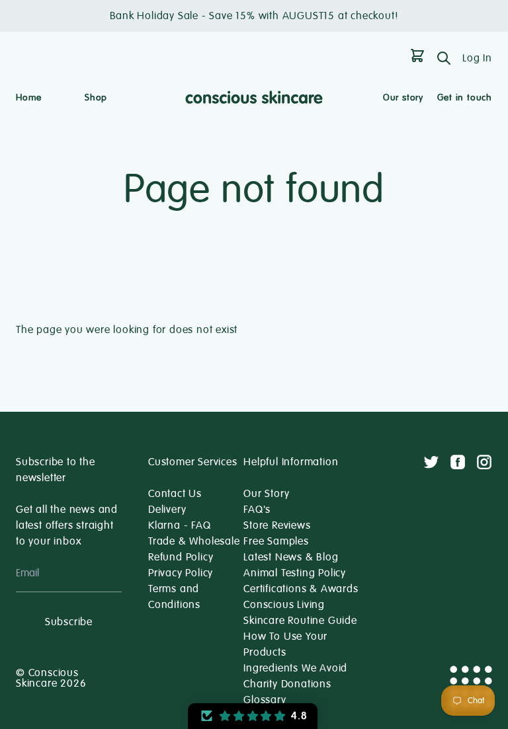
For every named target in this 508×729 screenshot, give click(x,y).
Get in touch (464, 97)
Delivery (167, 509)
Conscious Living (284, 604)
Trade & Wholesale (194, 541)
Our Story (266, 493)
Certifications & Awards (300, 588)
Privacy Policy (180, 573)
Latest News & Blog (290, 557)
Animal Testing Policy (294, 573)
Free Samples (276, 541)
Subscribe (69, 622)
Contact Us (175, 493)
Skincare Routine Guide (300, 620)
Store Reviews (276, 525)
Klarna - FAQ (179, 525)
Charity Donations (287, 684)
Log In (477, 58)
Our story (403, 97)
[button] (253, 716)
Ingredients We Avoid (295, 668)
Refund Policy (180, 557)
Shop (96, 97)
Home (29, 97)
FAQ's (257, 509)
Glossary (264, 700)
